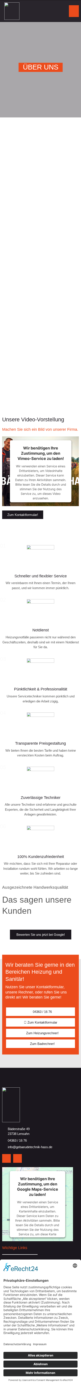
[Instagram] (17, 1158)
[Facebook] (6, 1158)
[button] (74, 11)
